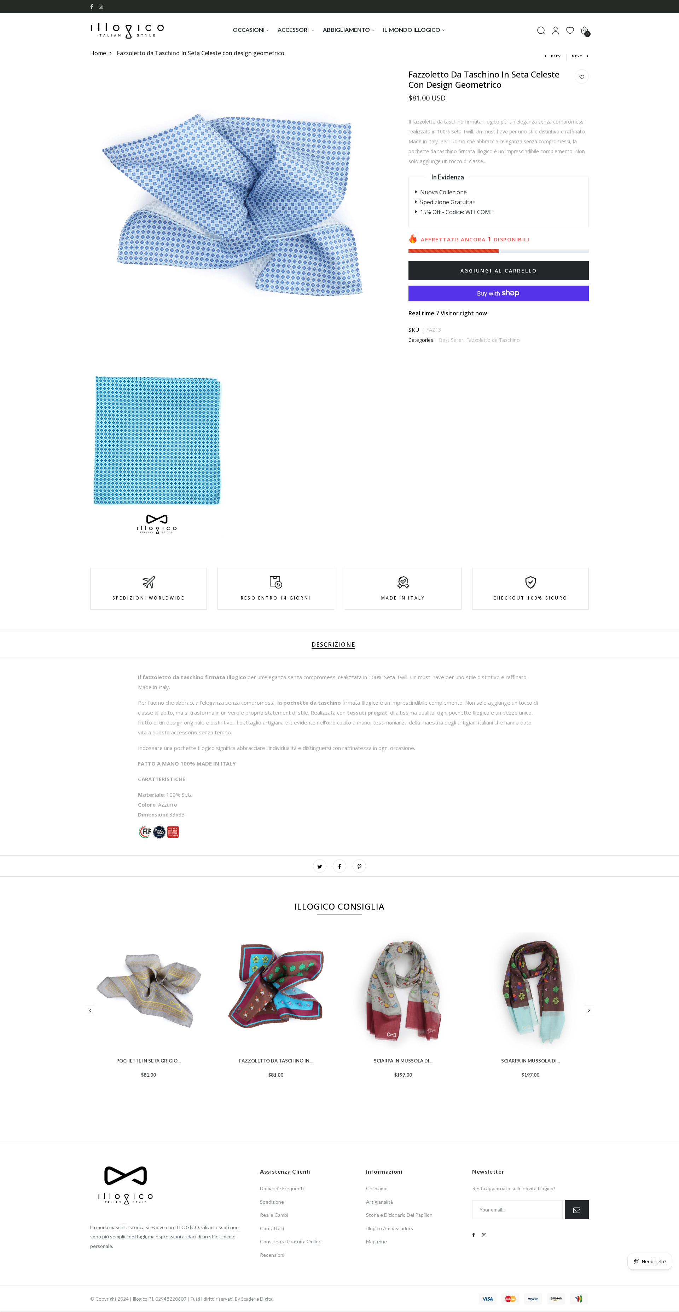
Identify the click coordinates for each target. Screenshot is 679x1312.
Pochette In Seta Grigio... (148, 1060)
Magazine (376, 1241)
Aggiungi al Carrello (498, 270)
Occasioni (249, 29)
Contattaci (272, 1228)
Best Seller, (452, 339)
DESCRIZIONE (333, 644)
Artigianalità (379, 1202)
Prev (556, 56)
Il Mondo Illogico (411, 29)
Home (98, 53)
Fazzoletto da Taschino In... (276, 1060)
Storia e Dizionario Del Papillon (399, 1215)
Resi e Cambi (274, 1215)
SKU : (415, 329)
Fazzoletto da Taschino (493, 339)
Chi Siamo (377, 1188)
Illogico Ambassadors (389, 1228)
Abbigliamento (346, 29)
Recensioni (272, 1255)
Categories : (422, 339)
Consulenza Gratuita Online (290, 1241)
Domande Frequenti (282, 1188)
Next (577, 56)
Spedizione (272, 1202)
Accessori (294, 29)
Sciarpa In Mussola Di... (403, 1060)
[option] (148, 1016)
